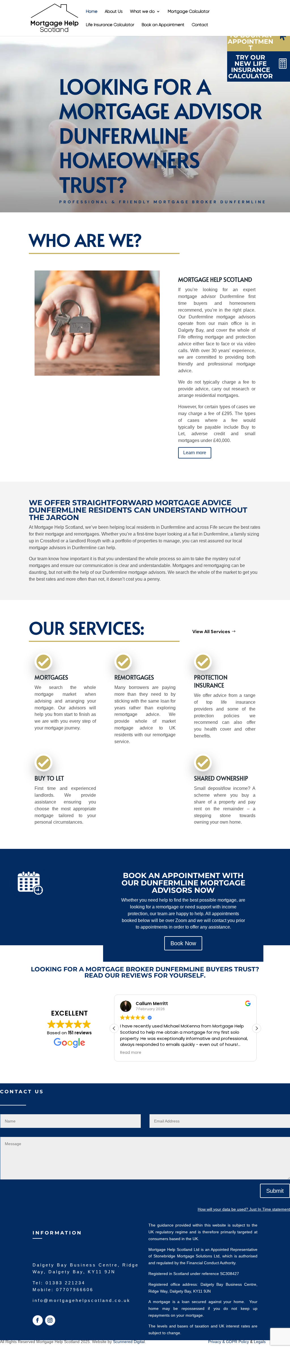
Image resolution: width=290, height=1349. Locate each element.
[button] (256, 1028)
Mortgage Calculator (189, 11)
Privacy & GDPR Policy (229, 1341)
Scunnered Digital (129, 1341)
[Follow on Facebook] (38, 1320)
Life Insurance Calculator (110, 25)
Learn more (194, 452)
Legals (260, 1341)
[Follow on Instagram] (50, 1320)
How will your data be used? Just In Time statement (244, 1209)
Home (91, 11)
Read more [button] (130, 1052)
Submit (275, 1191)
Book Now (183, 943)
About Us (114, 11)
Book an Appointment (163, 25)
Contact (200, 25)
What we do (142, 11)
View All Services (211, 632)
